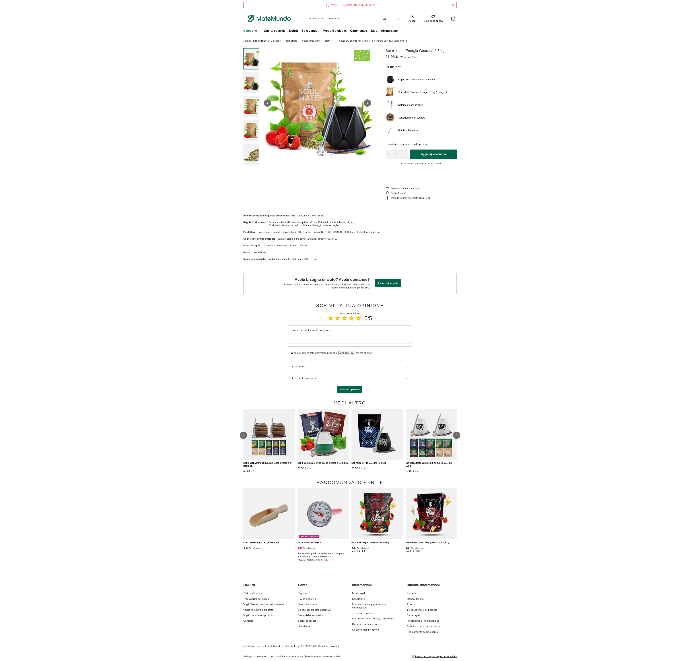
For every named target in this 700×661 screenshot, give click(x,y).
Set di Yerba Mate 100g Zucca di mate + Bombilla (323, 463)
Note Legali (358, 593)
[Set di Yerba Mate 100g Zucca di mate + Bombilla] (323, 434)
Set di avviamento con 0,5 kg (353, 41)
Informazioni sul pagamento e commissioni (369, 606)
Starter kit (329, 41)
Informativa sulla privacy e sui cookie (373, 618)
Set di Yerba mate (311, 41)
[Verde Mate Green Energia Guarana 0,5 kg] (431, 513)
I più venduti (310, 30)
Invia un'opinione (350, 389)
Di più (321, 215)
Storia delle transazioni (311, 615)
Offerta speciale (274, 30)
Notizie (294, 30)
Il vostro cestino (307, 598)
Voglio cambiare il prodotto (258, 615)
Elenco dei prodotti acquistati (314, 609)
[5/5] (358, 318)
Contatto (248, 620)
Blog (374, 30)
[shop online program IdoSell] (434, 656)
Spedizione (358, 598)
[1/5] (330, 318)
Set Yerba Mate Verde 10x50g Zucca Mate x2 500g (429, 464)
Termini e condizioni (363, 613)
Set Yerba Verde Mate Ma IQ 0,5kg (368, 463)
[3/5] (344, 318)
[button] (267, 103)
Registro (303, 593)
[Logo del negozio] (269, 18)
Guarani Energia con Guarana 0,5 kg (370, 542)
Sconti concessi (307, 620)
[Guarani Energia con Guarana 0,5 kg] (377, 513)
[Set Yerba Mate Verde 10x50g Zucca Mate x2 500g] (431, 434)
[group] (317, 103)
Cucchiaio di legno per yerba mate (261, 542)
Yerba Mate (291, 41)
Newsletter (304, 626)
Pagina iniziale (259, 41)
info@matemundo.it (254, 646)
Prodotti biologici (335, 30)
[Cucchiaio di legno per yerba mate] (269, 513)
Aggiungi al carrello (433, 154)
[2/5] (337, 318)
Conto (302, 585)
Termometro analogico (309, 542)
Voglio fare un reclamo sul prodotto (263, 604)
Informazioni (362, 585)
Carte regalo (358, 30)
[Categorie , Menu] (260, 31)
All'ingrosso (389, 30)
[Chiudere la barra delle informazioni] (453, 5)
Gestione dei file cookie (365, 629)
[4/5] (351, 318)
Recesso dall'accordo (364, 624)
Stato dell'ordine (252, 593)
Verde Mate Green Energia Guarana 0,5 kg (427, 542)
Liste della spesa (307, 604)
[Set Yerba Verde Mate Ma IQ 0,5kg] (377, 434)
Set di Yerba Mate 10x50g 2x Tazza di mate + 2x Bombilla (267, 464)
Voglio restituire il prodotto (258, 609)
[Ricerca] (384, 18)
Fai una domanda (388, 283)
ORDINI (249, 585)
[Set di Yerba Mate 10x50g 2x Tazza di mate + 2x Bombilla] (269, 434)
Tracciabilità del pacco (256, 598)
